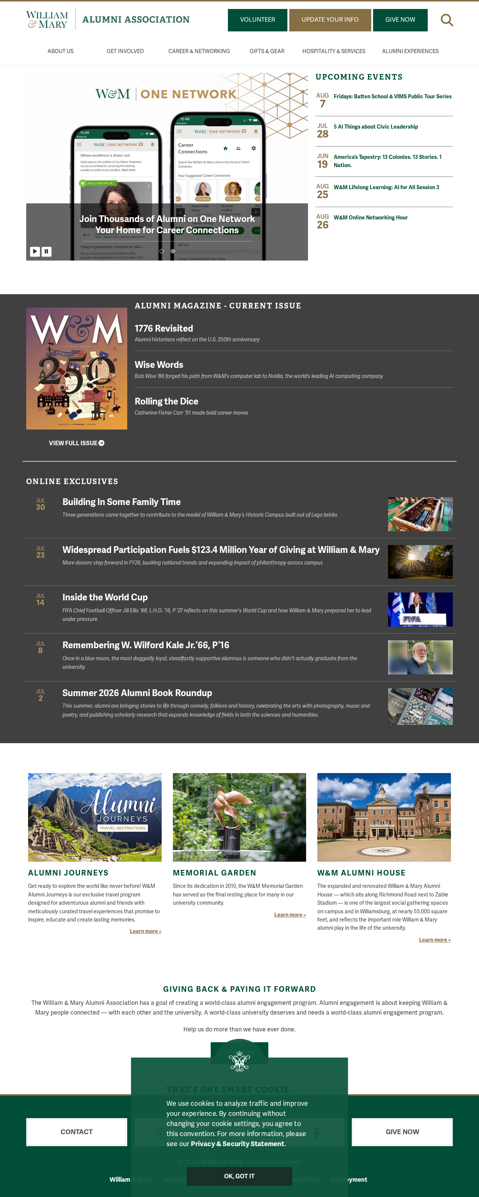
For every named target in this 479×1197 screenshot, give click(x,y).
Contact (77, 1132)
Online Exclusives (72, 481)
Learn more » (146, 931)
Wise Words (259, 369)
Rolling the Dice (191, 406)
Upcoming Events (360, 77)
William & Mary (131, 1180)
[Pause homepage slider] (47, 252)
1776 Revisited (197, 333)
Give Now (400, 20)
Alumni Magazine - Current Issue (218, 306)
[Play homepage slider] (35, 252)
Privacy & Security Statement (237, 1144)
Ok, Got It (239, 1176)
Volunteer (257, 20)
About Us (60, 51)
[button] (447, 20)
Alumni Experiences (410, 51)
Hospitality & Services (333, 51)
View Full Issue (73, 443)
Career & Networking (199, 51)
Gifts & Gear (267, 51)
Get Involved (125, 51)
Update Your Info (330, 20)
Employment (349, 1180)
